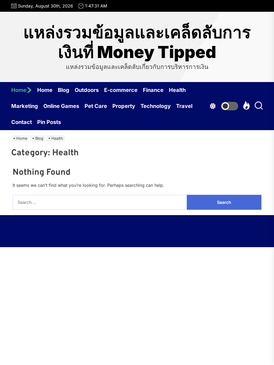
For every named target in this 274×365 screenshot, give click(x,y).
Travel (184, 106)
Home (18, 90)
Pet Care (96, 106)
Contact (21, 122)
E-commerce (121, 90)
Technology (155, 106)
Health (177, 90)
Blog (63, 90)
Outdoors (87, 90)
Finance (153, 90)
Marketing (24, 106)
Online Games (61, 106)
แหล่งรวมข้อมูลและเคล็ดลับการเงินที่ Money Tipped (137, 42)
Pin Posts (49, 122)
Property (123, 106)
